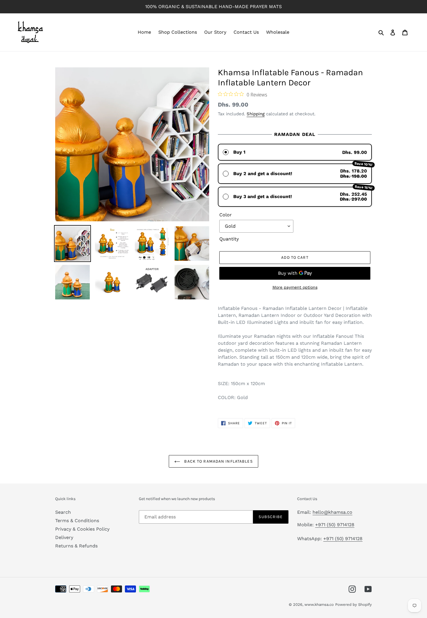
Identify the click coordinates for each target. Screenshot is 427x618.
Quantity (229, 239)
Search (63, 512)
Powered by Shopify (353, 604)
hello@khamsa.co (332, 512)
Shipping (256, 113)
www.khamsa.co (319, 604)
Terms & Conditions (77, 520)
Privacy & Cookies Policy (82, 529)
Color (225, 215)
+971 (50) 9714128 (334, 524)
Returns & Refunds (76, 546)
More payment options (294, 287)
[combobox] (295, 383)
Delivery (64, 537)
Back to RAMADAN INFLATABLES (217, 461)
